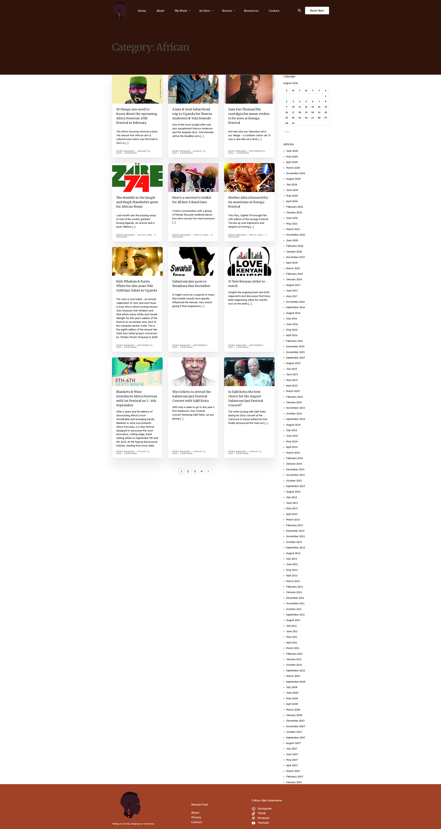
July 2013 (291, 497)
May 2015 (292, 380)
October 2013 (294, 480)
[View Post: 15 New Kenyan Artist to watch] (249, 261)
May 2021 (292, 223)
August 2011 (293, 620)
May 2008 (292, 698)
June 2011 (292, 631)
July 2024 (291, 184)
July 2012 (291, 558)
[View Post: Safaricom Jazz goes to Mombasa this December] (193, 261)
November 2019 (295, 257)
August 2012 (293, 553)
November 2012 (295, 536)
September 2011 (295, 614)
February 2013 (294, 525)
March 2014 (293, 452)
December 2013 (295, 469)
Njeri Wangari (125, 151)
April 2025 (292, 162)
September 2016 (295, 307)
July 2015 (291, 368)
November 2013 (295, 474)
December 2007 (295, 720)
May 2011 (291, 636)
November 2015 (295, 352)
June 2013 (292, 502)
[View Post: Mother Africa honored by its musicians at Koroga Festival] (249, 177)
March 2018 (293, 268)
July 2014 (291, 430)
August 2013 (293, 491)
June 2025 (292, 150)
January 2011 (294, 659)
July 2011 (291, 625)
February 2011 (294, 653)
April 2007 (292, 765)
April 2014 (292, 447)
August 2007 (293, 743)
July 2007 (291, 748)
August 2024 (293, 178)
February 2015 (294, 396)
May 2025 (292, 156)
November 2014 (295, 407)
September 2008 (295, 681)
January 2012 (294, 592)
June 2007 (292, 754)
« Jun (286, 131)
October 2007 (294, 731)
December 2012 (295, 530)
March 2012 (293, 581)
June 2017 (292, 290)
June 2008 (292, 692)
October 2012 (294, 542)
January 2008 (294, 715)
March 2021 (293, 229)
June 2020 (292, 240)
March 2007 (293, 771)
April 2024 (292, 201)
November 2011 (295, 603)
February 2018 (294, 273)
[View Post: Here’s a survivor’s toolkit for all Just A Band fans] (193, 177)
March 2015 (293, 391)
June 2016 (292, 324)
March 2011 (293, 648)
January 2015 (294, 402)
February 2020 (294, 245)
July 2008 (291, 687)
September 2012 (295, 547)
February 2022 (294, 206)
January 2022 (294, 212)
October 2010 (294, 664)
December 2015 (295, 346)
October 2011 (294, 609)
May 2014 (292, 441)
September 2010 (295, 670)
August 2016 (293, 313)
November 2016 (295, 301)
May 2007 (292, 759)
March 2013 (293, 519)
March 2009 (293, 676)
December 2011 (295, 597)
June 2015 (292, 374)
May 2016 (292, 329)
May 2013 (292, 508)
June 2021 (292, 218)
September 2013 (295, 486)
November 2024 (295, 173)
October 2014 (294, 413)
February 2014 (294, 458)
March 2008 (293, 709)
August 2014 (293, 424)
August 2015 (293, 363)
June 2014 (292, 435)
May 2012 (292, 570)
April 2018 (292, 262)
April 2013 (292, 514)
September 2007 (295, 737)
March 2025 (293, 167)
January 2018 (294, 279)
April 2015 (292, 385)
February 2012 (294, 586)
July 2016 (291, 318)
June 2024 (292, 190)
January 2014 (294, 463)
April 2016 (292, 335)
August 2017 (293, 285)
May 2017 (292, 296)
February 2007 (294, 776)
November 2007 (295, 726)
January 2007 (294, 782)
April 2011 (291, 642)
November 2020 (295, 234)
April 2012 (292, 575)
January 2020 (294, 251)
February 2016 (294, 340)
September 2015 (295, 357)
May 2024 (292, 195)
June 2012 (292, 564)
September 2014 (295, 419)
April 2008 (292, 704)
